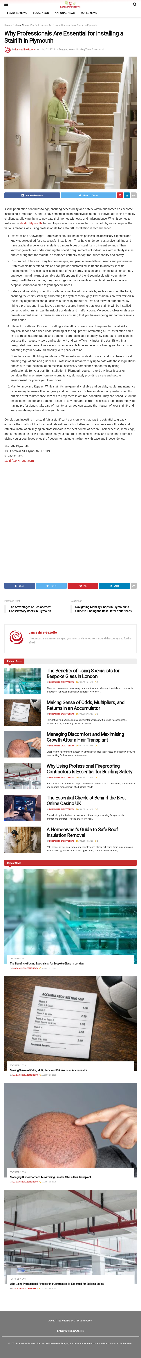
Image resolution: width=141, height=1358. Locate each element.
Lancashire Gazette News (61, 682)
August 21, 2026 (85, 777)
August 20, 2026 (85, 809)
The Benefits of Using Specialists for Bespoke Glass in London (83, 673)
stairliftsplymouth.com (19, 461)
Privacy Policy (84, 1320)
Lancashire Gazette (25, 49)
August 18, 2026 (85, 841)
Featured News (17, 13)
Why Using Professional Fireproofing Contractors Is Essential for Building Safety (89, 769)
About (51, 1320)
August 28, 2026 (85, 682)
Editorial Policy (65, 1320)
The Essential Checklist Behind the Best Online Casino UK (86, 800)
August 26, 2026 (85, 745)
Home (7, 25)
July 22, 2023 (48, 49)
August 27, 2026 (85, 714)
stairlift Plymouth (30, 223)
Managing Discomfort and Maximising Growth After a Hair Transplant (85, 737)
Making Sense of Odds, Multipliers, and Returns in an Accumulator (85, 705)
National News (65, 13)
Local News (41, 13)
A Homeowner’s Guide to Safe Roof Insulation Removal (82, 832)
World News (89, 13)
